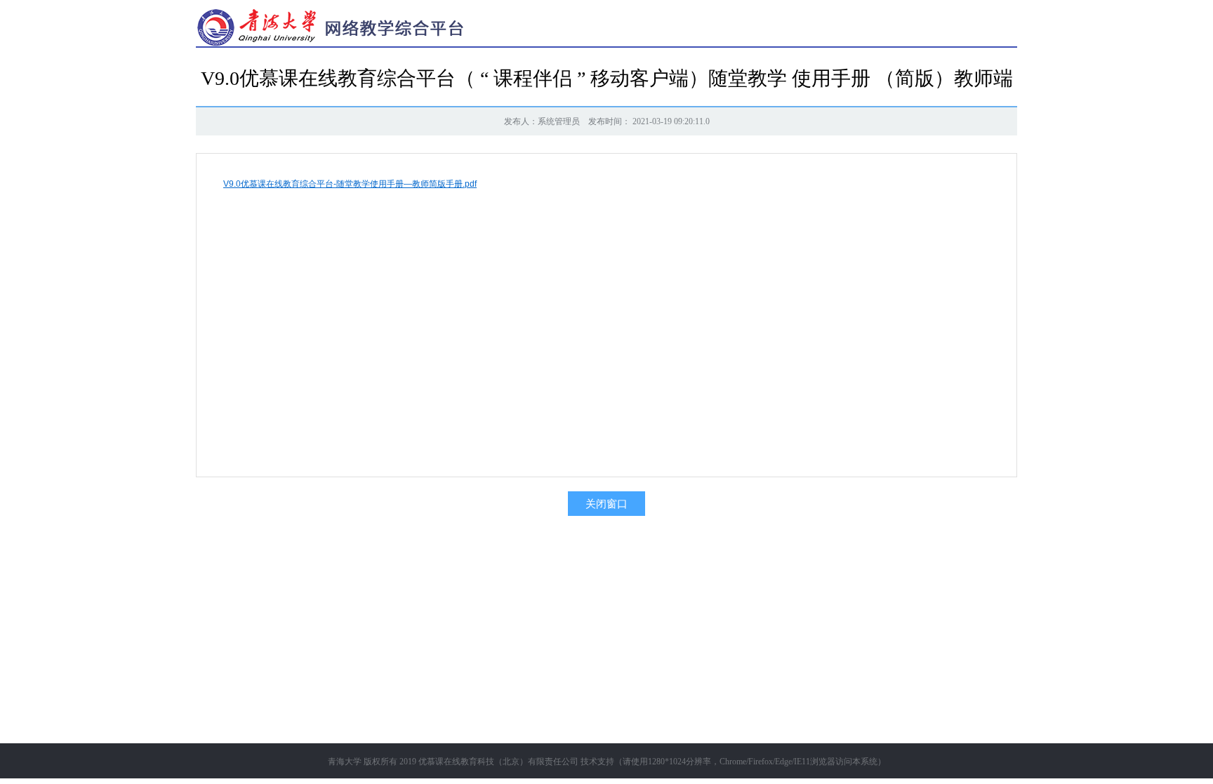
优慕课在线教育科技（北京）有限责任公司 (498, 761)
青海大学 (345, 761)
